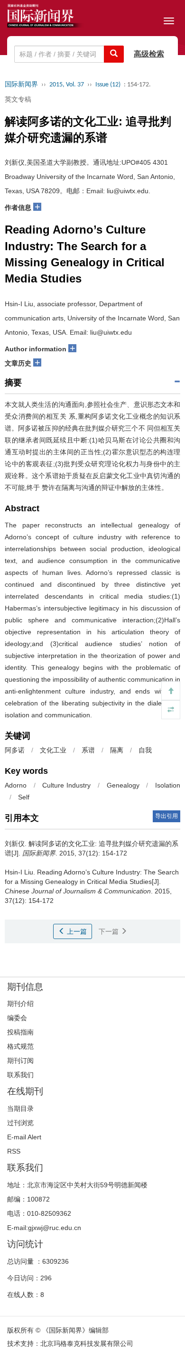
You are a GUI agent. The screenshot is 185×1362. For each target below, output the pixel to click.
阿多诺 (15, 750)
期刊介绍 (20, 1003)
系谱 (88, 750)
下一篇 (109, 931)
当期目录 (20, 1108)
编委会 (17, 1018)
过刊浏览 (20, 1123)
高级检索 (149, 54)
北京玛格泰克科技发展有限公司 (86, 1343)
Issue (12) (107, 84)
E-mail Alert (24, 1137)
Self (23, 797)
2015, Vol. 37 (66, 84)
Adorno (16, 785)
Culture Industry (66, 785)
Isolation (167, 785)
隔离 (116, 750)
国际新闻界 (21, 84)
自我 (145, 750)
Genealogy (123, 785)
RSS (13, 1151)
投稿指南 (20, 1032)
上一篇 (76, 931)
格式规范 (20, 1046)
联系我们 (20, 1075)
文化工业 (53, 750)
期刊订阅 (20, 1060)
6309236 (55, 1261)
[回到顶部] (170, 690)
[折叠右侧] (170, 709)
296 (46, 1278)
